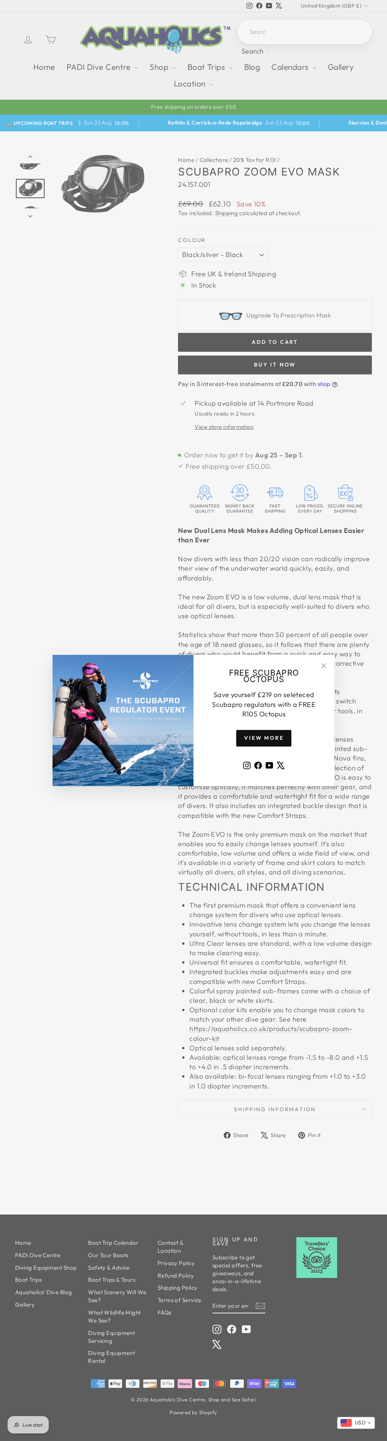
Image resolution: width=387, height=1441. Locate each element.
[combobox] (356, 1423)
